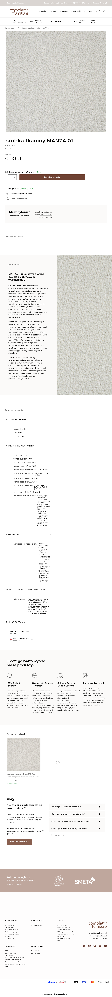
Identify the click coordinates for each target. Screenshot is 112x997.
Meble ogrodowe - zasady (65, 932)
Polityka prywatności (64, 938)
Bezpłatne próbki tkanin (21, 194)
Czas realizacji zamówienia (65, 934)
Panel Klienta (35, 951)
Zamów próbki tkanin (15, 3)
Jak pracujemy (10, 927)
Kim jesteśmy (9, 925)
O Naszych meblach (11, 929)
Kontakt (7, 936)
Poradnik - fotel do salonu (13, 959)
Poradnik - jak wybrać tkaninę (14, 957)
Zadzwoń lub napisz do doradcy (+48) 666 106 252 (64, 3)
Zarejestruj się (35, 953)
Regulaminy (61, 936)
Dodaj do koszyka (52, 177)
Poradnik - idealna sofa (12, 962)
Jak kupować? (10, 955)
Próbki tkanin (23, 28)
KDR (58, 940)
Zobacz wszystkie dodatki (15, 236)
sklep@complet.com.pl (97, 3)
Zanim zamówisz (10, 953)
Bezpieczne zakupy (19, 199)
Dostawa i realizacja (63, 927)
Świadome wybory (11, 932)
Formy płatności (62, 925)
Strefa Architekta (36, 925)
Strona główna (10, 28)
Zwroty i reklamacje (63, 929)
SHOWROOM (9, 938)
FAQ (6, 951)
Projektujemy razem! (12, 934)
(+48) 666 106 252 (45, 215)
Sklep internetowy (54, 994)
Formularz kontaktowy (19, 842)
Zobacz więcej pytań (59, 835)
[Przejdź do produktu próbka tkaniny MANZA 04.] (23, 754)
